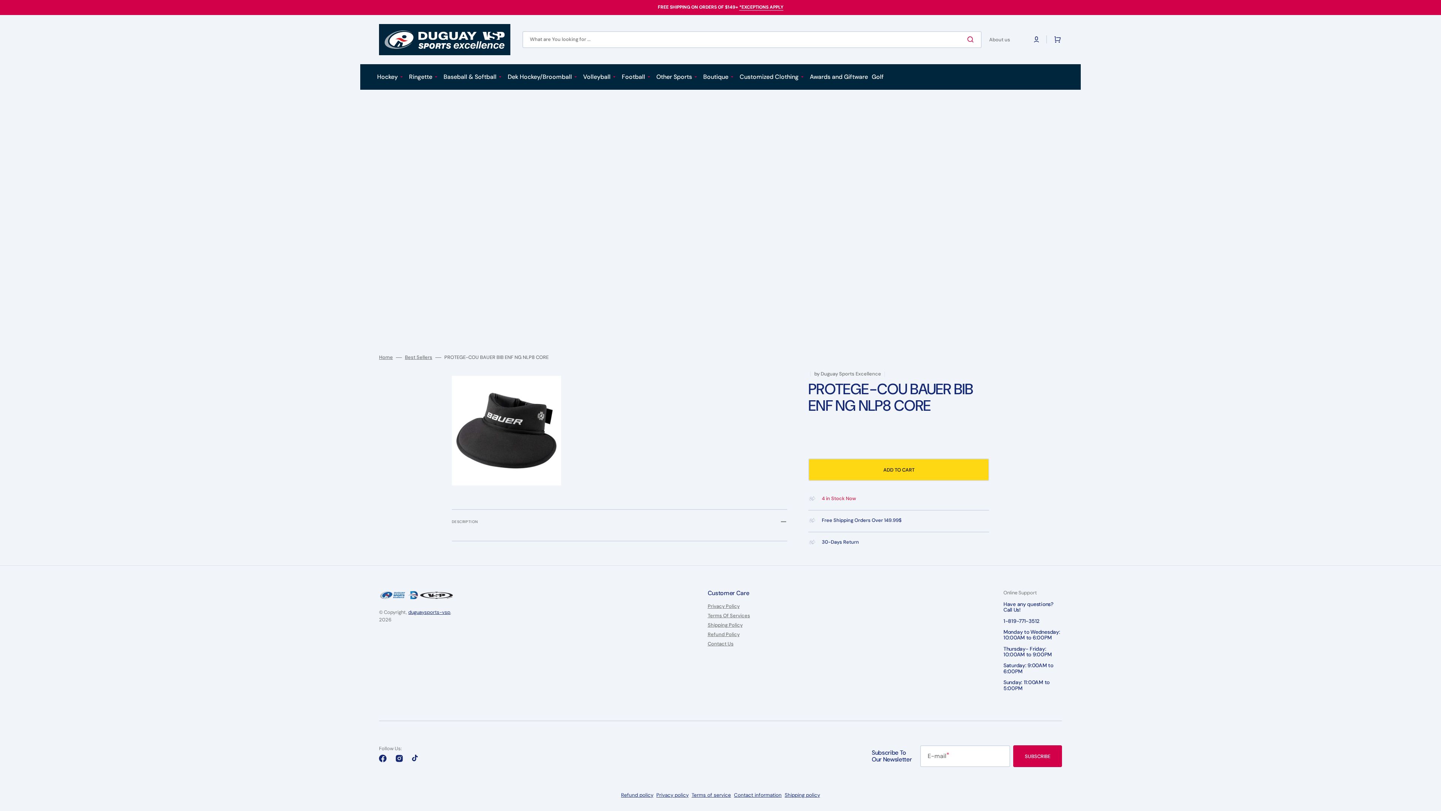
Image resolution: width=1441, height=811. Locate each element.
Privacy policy (672, 795)
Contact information (758, 795)
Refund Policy (724, 634)
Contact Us (721, 644)
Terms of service (711, 795)
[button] (1036, 39)
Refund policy (637, 795)
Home (386, 357)
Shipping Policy (725, 625)
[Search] (972, 39)
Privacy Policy (724, 606)
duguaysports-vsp (429, 612)
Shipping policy (802, 795)
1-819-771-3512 (1021, 621)
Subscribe (1037, 756)
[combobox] (752, 39)
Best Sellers (418, 357)
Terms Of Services (729, 615)
